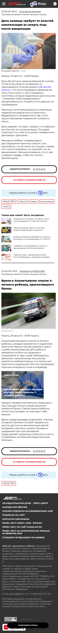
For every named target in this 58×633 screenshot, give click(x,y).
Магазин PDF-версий (14, 507)
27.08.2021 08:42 (9, 11)
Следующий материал (28, 625)
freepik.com (7, 330)
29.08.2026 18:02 (9, 271)
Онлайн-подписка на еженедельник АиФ (27, 511)
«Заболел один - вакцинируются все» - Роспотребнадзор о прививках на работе (32, 256)
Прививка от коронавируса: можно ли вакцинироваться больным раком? (30, 247)
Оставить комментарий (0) (29, 462)
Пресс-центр (40, 503)
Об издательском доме (16, 503)
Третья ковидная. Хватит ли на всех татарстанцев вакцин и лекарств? (29, 229)
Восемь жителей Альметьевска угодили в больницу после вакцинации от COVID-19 (32, 238)
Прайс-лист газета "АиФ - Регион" (22, 523)
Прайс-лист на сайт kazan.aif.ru (22, 527)
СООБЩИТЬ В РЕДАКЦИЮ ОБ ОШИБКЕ (23, 537)
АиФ (23, 71)
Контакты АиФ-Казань (15, 519)
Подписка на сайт (13, 515)
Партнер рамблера (26, 619)
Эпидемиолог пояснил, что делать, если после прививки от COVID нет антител (31, 220)
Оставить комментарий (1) (29, 180)
